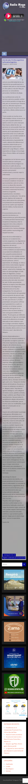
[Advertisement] (14, 37)
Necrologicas (10, 769)
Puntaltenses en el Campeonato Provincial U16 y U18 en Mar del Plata (13, 730)
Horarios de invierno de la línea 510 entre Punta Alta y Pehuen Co (12, 739)
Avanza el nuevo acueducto (14, 734)
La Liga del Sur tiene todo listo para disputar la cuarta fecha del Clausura (14, 751)
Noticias (8, 771)
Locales (8, 766)
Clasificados (9, 764)
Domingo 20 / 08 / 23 (9, 555)
